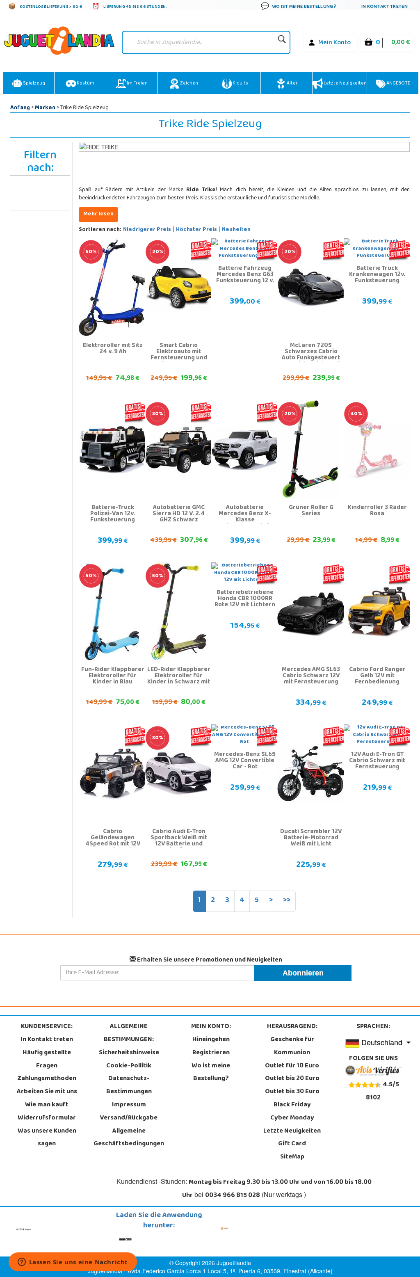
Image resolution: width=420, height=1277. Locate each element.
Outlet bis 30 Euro (292, 1092)
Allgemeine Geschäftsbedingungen (129, 1138)
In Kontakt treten (47, 1039)
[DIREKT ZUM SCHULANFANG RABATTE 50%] (112, 288)
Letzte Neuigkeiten (345, 84)
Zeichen (188, 84)
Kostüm (85, 84)
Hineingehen (211, 1039)
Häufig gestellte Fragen (47, 1059)
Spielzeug (33, 84)
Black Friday (292, 1105)
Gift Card (292, 1144)
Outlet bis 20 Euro (292, 1078)
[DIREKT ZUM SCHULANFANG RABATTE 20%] (179, 288)
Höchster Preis (196, 230)
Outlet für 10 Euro (292, 1066)
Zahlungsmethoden (46, 1078)
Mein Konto (334, 43)
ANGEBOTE (398, 84)
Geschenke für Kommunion (292, 1046)
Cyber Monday (292, 1118)
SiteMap (292, 1157)
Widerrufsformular (47, 1118)
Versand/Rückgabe (129, 1118)
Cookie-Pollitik (128, 1066)
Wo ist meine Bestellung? (211, 1073)
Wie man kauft (46, 1105)
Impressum (129, 1105)
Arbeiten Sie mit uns (47, 1092)
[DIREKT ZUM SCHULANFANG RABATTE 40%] (377, 450)
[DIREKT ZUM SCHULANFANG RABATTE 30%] (179, 450)
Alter (292, 84)
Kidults (240, 84)
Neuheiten (236, 230)
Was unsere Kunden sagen (47, 1138)
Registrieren (211, 1053)
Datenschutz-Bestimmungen (129, 1085)
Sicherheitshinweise (129, 1053)
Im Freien (137, 84)
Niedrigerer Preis (147, 230)
